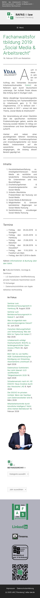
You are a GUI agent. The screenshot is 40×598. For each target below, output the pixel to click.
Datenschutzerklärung (25, 588)
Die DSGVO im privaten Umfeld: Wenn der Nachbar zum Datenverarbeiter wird (19, 395)
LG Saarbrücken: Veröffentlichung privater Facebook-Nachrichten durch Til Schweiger (19, 280)
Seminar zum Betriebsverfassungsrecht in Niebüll (19, 314)
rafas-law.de (30, 592)
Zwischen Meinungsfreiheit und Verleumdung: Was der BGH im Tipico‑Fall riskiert (19, 331)
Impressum (10, 588)
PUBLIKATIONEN (13, 270)
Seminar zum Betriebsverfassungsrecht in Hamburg (19, 306)
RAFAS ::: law (24, 14)
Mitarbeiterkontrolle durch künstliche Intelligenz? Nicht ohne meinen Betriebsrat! (19, 406)
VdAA (28, 85)
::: (7, 2)
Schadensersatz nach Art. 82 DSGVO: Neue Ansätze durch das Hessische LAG (20, 384)
